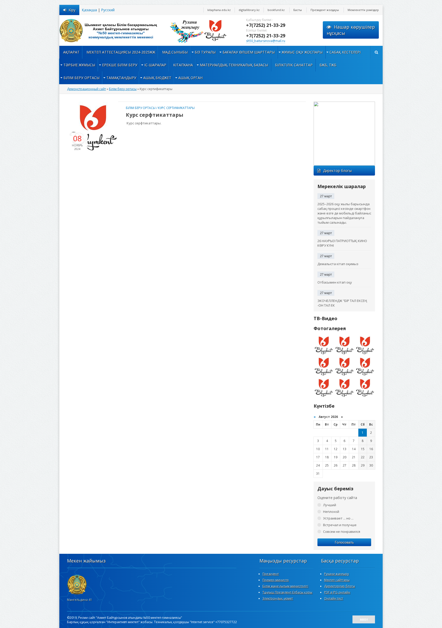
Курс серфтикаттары (154, 114)
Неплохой (331, 511)
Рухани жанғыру (336, 574)
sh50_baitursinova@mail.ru (265, 41)
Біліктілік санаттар (294, 64)
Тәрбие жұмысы (79, 64)
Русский (108, 9)
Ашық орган (190, 77)
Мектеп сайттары (337, 580)
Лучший (329, 505)
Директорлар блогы (339, 586)
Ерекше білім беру (119, 64)
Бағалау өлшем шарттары (249, 52)
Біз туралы (205, 52)
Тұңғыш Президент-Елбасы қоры (287, 592)
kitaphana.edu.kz (219, 10)
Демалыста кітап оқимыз (337, 264)
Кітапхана (183, 64)
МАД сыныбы (175, 52)
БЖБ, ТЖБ (327, 64)
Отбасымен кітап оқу (334, 282)
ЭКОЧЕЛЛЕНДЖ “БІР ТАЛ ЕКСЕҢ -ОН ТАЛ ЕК (342, 303)
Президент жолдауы (325, 10)
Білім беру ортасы (81, 77)
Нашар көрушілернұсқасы (351, 30)
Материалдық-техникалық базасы (234, 64)
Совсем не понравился (341, 531)
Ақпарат (71, 52)
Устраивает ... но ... (338, 518)
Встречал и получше (340, 525)
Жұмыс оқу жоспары (302, 52)
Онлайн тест (333, 598)
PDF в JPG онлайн (337, 592)
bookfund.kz (276, 10)
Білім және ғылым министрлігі (285, 586)
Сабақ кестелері (345, 52)
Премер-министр (275, 580)
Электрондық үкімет (277, 598)
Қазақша (89, 9)
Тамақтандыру (121, 77)
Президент (270, 574)
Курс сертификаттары (176, 108)
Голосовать (344, 542)
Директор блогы (337, 170)
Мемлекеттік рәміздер (363, 10)
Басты (297, 10)
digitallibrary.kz (249, 10)
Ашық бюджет (157, 77)
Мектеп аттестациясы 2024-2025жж (120, 52)
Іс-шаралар (155, 64)
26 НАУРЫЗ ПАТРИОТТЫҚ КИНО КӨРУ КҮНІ (342, 243)
